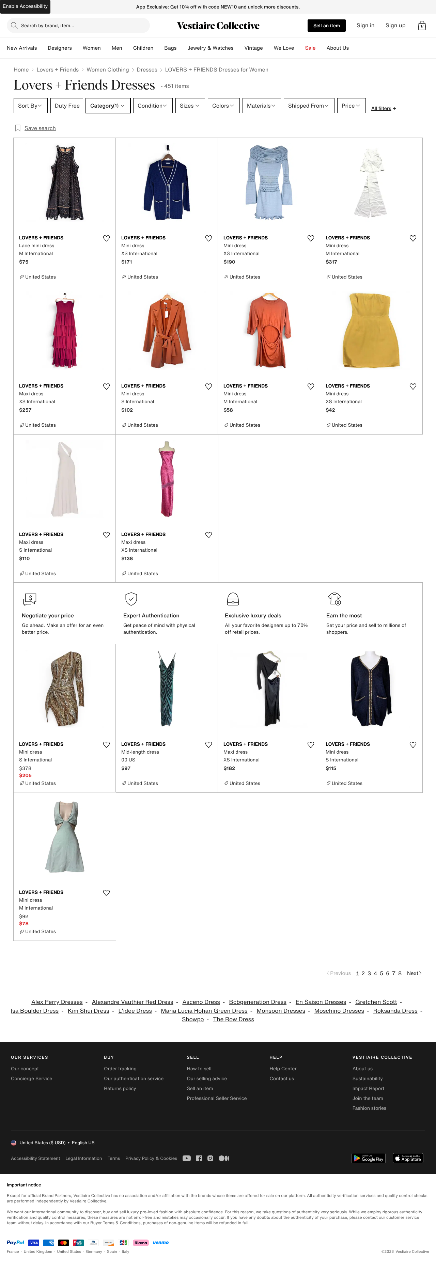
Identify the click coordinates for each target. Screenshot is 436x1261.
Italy (125, 1251)
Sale (310, 48)
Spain (112, 1251)
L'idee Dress (135, 1011)
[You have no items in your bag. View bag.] (422, 25)
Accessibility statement (35, 1158)
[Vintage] (268, 48)
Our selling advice (207, 1078)
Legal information (83, 1158)
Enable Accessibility (25, 6)
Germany (94, 1251)
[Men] (127, 48)
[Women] (106, 48)
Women (92, 48)
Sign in (366, 25)
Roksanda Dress (395, 1011)
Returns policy (120, 1088)
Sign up (396, 25)
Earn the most (344, 615)
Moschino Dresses (339, 1011)
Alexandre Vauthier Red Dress (132, 1002)
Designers (60, 48)
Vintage (253, 48)
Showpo (193, 1019)
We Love (284, 48)
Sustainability (368, 1078)
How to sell (199, 1068)
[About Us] (354, 48)
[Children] (158, 48)
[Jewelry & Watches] (239, 48)
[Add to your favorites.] (106, 238)
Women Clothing (108, 69)
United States (69, 1251)
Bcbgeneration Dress (258, 1002)
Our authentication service (134, 1078)
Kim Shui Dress (88, 1011)
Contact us (282, 1078)
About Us (338, 48)
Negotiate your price (48, 615)
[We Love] (299, 48)
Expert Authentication (151, 615)
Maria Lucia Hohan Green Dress (204, 1011)
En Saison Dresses (321, 1002)
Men (117, 48)
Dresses (147, 69)
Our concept (25, 1068)
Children (143, 48)
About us (363, 1068)
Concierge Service (31, 1078)
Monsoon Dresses (280, 1011)
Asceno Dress (201, 1002)
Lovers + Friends (57, 69)
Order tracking (120, 1068)
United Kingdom (38, 1251)
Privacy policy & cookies (151, 1158)
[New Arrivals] (42, 48)
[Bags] (182, 48)
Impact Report (369, 1088)
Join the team (368, 1098)
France (13, 1251)
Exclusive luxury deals (253, 615)
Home (21, 69)
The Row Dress (233, 1019)
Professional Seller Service (217, 1098)
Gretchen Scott (376, 1002)
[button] (422, 25)
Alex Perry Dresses (57, 1002)
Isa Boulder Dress (35, 1011)
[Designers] (77, 48)
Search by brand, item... (47, 25)
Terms (113, 1158)
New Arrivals (22, 48)
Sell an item (326, 25)
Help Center (283, 1068)
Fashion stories (369, 1108)
